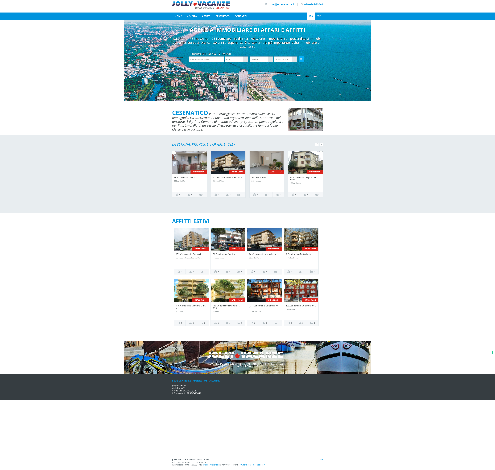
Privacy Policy (245, 465)
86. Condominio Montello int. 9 (227, 177)
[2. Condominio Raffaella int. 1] (301, 239)
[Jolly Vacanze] (201, 5)
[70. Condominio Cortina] (228, 239)
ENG (319, 16)
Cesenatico (223, 16)
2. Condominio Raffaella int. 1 (300, 254)
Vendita (192, 16)
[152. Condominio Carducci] (191, 239)
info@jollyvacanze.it (282, 4)
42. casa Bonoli (258, 177)
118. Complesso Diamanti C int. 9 (191, 306)
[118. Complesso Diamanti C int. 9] (191, 290)
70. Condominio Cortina (224, 254)
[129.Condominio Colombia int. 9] (301, 290)
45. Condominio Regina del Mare (303, 178)
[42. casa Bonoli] (267, 162)
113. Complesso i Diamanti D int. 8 (226, 306)
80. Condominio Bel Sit (185, 177)
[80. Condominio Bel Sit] (189, 162)
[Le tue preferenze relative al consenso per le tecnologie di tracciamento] (492, 352)
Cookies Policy (259, 465)
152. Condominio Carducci (188, 254)
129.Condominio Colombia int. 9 (301, 305)
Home (178, 16)
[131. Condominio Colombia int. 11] (264, 290)
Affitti (206, 16)
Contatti (241, 16)
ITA (311, 16)
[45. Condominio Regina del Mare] (305, 162)
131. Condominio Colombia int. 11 (263, 306)
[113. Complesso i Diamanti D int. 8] (228, 290)
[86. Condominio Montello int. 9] (228, 162)
